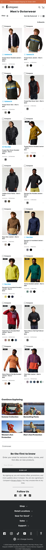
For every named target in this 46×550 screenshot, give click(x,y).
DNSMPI (10, 547)
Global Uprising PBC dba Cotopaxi (18, 544)
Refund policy (27, 549)
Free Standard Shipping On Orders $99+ (23, 2)
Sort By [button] (30, 16)
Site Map (31, 544)
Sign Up (23, 470)
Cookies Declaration (20, 547)
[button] (42, 382)
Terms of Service (31, 547)
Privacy (37, 544)
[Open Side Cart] (43, 7)
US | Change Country (25, 539)
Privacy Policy (16, 480)
